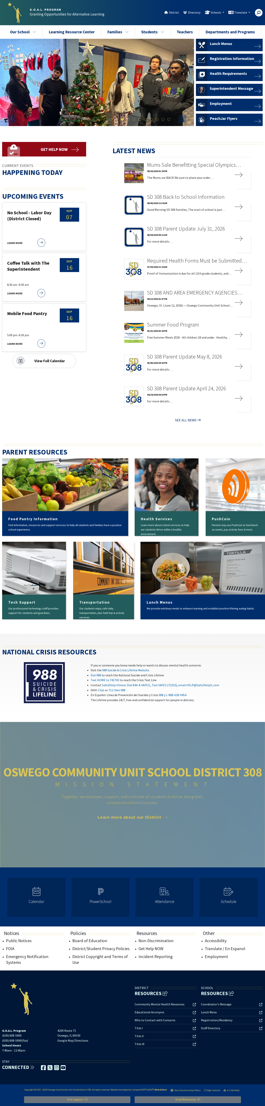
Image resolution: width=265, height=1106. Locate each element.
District (174, 12)
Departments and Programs (230, 32)
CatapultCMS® (139, 1089)
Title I (139, 1028)
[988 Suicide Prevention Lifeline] (44, 682)
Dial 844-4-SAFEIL (138, 685)
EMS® (150, 1089)
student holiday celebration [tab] (122, 120)
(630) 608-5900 (12, 1035)
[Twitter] (50, 1069)
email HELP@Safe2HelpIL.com (198, 685)
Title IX (139, 1044)
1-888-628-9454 (176, 695)
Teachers (185, 32)
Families (114, 32)
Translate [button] (241, 12)
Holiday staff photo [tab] (116, 120)
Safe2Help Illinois (114, 685)
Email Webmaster (186, 1099)
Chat (101, 690)
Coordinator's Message (216, 1004)
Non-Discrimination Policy (187, 1090)
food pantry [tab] (157, 120)
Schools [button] (216, 12)
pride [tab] (151, 120)
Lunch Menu (209, 1012)
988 (161, 695)
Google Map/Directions (72, 1040)
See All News (185, 420)
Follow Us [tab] (169, 120)
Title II (139, 1036)
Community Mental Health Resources (159, 1004)
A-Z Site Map (233, 1090)
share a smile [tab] (145, 120)
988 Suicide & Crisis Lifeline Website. (126, 670)
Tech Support (75, 1099)
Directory (194, 12)
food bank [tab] (163, 120)
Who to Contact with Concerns (155, 1020)
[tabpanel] (97, 82)
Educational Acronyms (149, 1012)
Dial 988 (96, 675)
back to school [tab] (111, 120)
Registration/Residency (216, 1020)
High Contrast (213, 1090)
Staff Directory (210, 1028)
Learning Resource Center (72, 32)
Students (149, 32)
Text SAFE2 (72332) (164, 685)
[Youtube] (63, 1069)
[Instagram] (57, 1069)
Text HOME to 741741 (105, 680)
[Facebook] (43, 1069)
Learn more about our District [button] (129, 817)
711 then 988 (116, 690)
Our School (20, 32)
